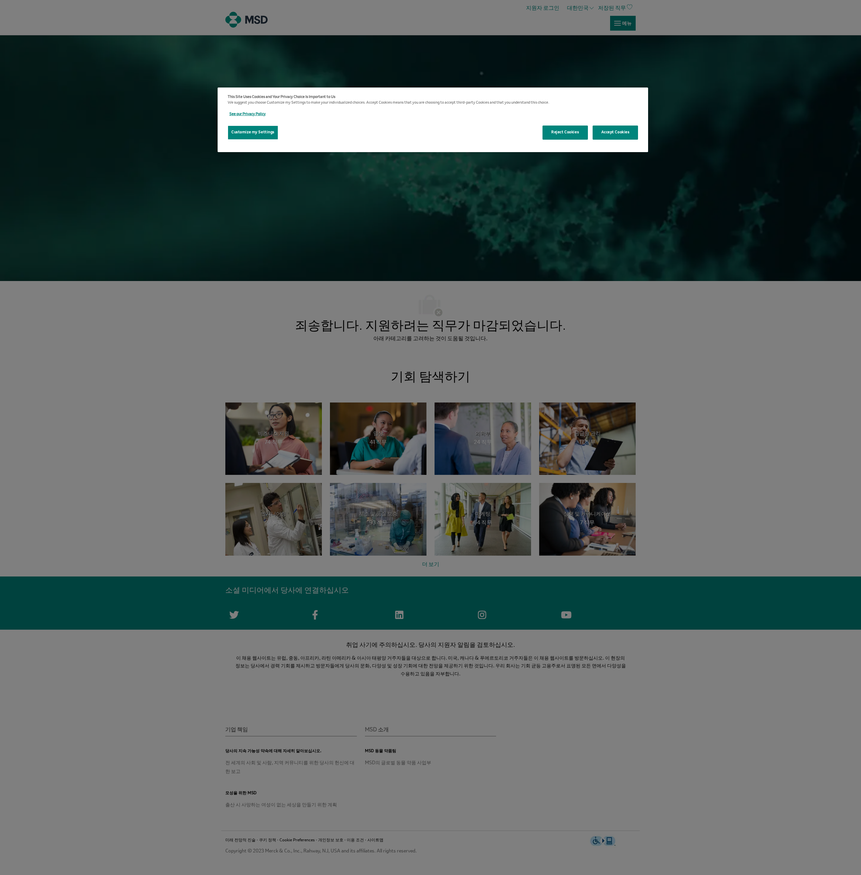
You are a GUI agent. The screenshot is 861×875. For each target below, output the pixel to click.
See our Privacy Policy (247, 114)
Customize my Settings (252, 132)
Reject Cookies (565, 132)
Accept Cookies (615, 132)
